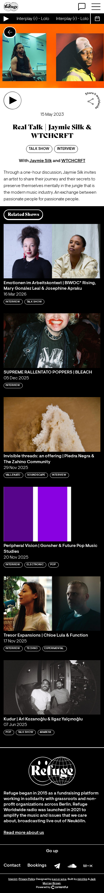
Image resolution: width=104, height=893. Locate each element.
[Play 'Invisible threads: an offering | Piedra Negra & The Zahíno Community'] (52, 424)
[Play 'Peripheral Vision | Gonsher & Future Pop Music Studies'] (52, 514)
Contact (12, 865)
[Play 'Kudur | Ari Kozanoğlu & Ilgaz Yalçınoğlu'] (52, 687)
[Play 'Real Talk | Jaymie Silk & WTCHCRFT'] (12, 100)
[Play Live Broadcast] (6, 18)
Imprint (12, 879)
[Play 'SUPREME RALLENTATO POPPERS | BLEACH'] (52, 340)
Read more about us (24, 833)
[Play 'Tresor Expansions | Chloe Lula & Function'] (52, 603)
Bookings (37, 865)
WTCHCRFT (73, 161)
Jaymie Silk (40, 161)
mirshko (82, 879)
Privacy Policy (27, 879)
